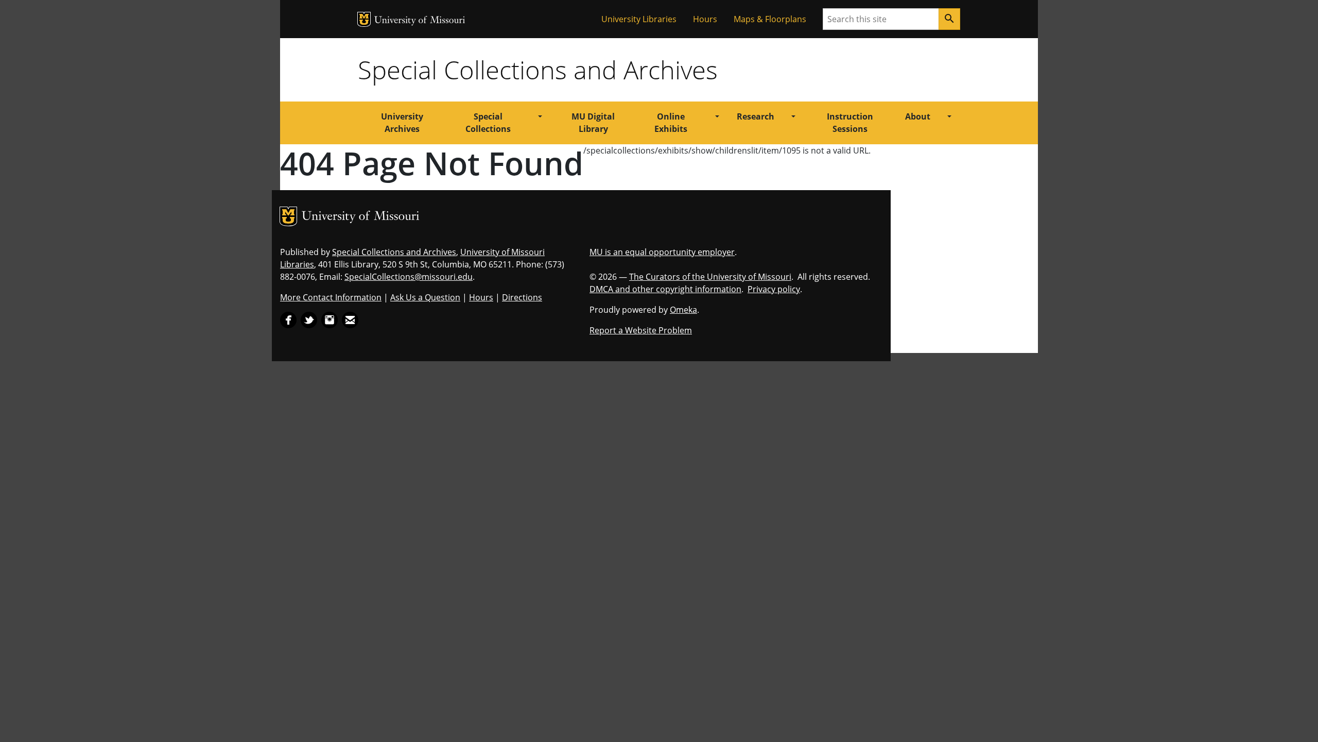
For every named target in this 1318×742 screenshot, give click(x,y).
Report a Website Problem (640, 330)
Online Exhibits (670, 122)
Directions (522, 297)
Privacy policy (774, 289)
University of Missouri (419, 20)
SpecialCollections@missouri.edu (408, 276)
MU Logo (364, 19)
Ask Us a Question (425, 297)
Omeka (683, 309)
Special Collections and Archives (538, 70)
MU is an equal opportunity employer (662, 252)
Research (755, 116)
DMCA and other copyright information (665, 289)
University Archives (402, 122)
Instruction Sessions (850, 122)
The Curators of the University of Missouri (710, 276)
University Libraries (639, 19)
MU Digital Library (593, 122)
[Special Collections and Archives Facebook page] (288, 319)
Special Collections (488, 122)
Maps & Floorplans (770, 19)
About (917, 116)
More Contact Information (330, 297)
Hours (705, 19)
